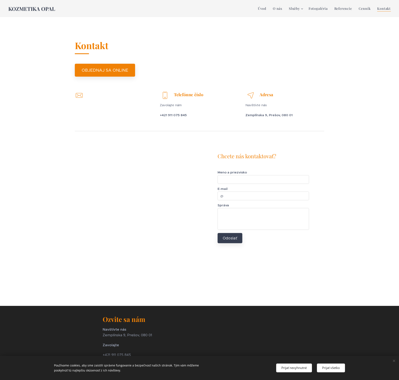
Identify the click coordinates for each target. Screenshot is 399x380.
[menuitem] (263, 8)
